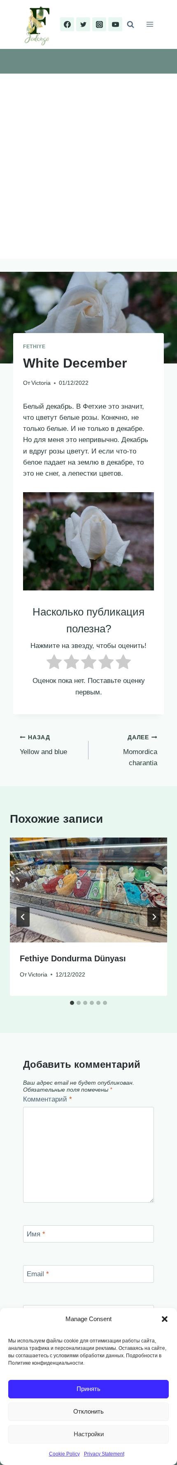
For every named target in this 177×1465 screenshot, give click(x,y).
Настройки (89, 1433)
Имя (36, 1234)
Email (38, 1274)
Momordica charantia (140, 750)
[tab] (72, 1003)
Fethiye (34, 346)
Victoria (41, 383)
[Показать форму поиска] (130, 24)
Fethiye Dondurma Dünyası (73, 958)
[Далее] (154, 917)
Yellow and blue (43, 745)
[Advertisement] (88, 166)
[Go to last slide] (23, 917)
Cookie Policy (64, 1454)
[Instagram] (99, 24)
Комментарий (47, 1099)
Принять (88, 1388)
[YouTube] (115, 24)
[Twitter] (83, 24)
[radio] (54, 663)
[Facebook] (67, 24)
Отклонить (88, 1411)
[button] (165, 1319)
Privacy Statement (104, 1454)
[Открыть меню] (149, 24)
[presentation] (88, 890)
